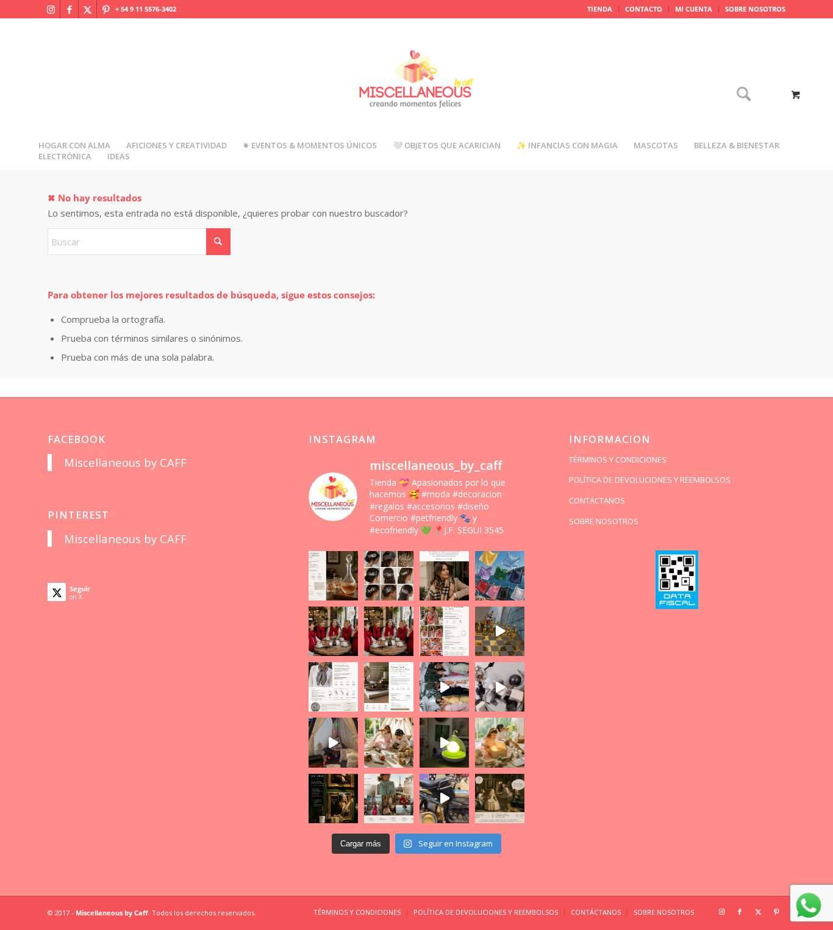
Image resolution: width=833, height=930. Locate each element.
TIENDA (599, 8)
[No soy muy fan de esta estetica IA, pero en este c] (333, 575)
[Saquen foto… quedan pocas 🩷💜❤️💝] (333, 742)
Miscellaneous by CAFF (125, 462)
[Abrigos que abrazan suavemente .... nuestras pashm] (388, 798)
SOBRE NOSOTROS (755, 8)
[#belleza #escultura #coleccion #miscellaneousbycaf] (444, 798)
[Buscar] (740, 95)
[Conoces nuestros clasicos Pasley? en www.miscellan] (499, 575)
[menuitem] (600, 9)
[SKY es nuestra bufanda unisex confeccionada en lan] (333, 631)
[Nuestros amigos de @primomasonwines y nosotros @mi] (333, 798)
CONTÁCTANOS (597, 500)
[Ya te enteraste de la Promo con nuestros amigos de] (499, 798)
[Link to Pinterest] (106, 9)
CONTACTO (643, 8)
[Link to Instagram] (51, 9)
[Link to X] (87, 9)
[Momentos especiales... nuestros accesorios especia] (444, 687)
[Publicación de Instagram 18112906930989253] (444, 575)
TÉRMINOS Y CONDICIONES (618, 459)
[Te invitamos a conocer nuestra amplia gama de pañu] (333, 687)
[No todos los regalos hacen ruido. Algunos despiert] (499, 742)
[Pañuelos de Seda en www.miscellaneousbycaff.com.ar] (444, 631)
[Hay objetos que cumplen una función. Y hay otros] (499, 687)
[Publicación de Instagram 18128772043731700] (388, 687)
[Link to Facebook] (69, 9)
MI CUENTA (693, 8)
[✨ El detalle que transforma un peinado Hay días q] (388, 575)
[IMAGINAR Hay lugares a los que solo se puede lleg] (388, 742)
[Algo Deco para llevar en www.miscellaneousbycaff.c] (499, 631)
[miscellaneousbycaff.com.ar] (416, 94)
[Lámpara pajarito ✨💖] (444, 742)
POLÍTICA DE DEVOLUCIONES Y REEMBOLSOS (650, 479)
